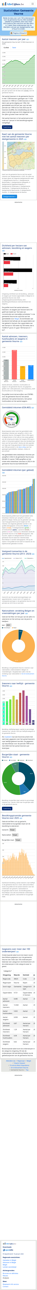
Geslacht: (5, 830)
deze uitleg (22, 447)
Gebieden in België (9, 1260)
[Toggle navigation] (32, 4)
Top (27, 1070)
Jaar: (3, 625)
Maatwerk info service (11, 1284)
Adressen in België (9, 1262)
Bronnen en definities (10, 1273)
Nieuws (5, 1276)
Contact (5, 1286)
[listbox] (8, 625)
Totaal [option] (12, 830)
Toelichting (7, 127)
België (17, 319)
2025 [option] (8, 625)
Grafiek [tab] (6, 48)
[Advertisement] (18, 223)
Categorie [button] (7, 971)
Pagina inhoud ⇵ (20, 33)
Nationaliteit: (6, 835)
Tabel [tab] (14, 48)
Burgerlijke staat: (8, 840)
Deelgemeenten (9, 196)
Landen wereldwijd (9, 1267)
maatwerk (8, 737)
